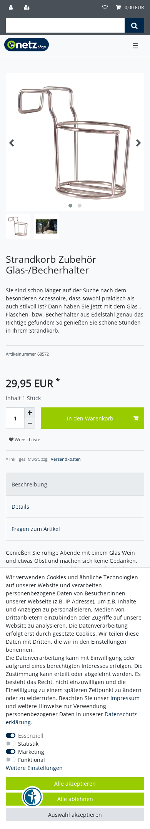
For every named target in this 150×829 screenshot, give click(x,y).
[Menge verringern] (29, 423)
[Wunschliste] (105, 7)
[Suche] (134, 25)
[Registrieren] (28, 7)
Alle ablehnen (75, 799)
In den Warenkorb (90, 418)
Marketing (31, 751)
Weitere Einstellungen (34, 767)
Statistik (28, 743)
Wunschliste (26, 439)
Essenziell (30, 735)
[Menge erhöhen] (29, 412)
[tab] (75, 484)
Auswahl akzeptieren (75, 814)
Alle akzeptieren (75, 783)
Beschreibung (29, 484)
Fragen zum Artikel (36, 528)
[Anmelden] (11, 7)
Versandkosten (65, 459)
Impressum (125, 698)
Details (20, 506)
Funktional (31, 759)
